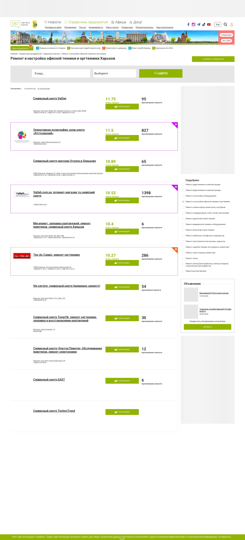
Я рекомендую (123, 106)
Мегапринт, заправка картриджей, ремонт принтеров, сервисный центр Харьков (62, 225)
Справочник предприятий (88, 22)
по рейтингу (29, 89)
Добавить (207, 327)
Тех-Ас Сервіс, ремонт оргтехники (56, 254)
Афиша (120, 22)
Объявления (70, 27)
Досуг (137, 22)
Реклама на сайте (53, 27)
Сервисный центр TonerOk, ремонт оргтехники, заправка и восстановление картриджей (65, 318)
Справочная (127, 27)
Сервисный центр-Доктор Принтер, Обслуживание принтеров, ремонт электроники (67, 350)
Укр (218, 24)
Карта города (112, 27)
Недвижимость (96, 27)
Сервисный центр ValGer (49, 98)
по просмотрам (43, 89)
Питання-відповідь (144, 27)
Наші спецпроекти (164, 27)
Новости (54, 22)
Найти (162, 73)
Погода (82, 27)
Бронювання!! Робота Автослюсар (213, 293)
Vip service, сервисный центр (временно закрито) (66, 286)
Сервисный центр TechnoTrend (54, 410)
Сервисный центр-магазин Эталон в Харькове (64, 161)
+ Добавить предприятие (213, 59)
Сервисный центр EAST (49, 379)
